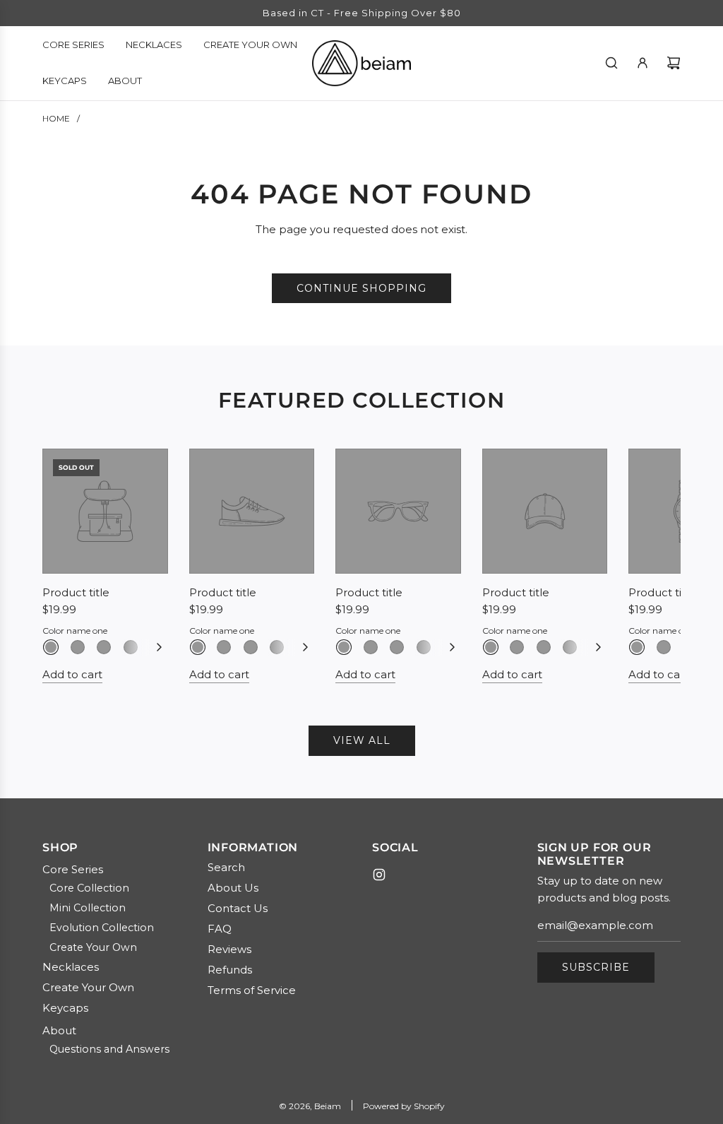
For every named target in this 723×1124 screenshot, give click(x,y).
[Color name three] (104, 647)
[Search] (611, 62)
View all (361, 740)
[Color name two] (78, 647)
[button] (68, 565)
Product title (75, 592)
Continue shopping (361, 288)
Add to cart (72, 674)
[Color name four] (131, 647)
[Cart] (673, 62)
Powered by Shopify (404, 1106)
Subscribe (596, 967)
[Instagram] (379, 874)
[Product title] (105, 511)
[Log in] (642, 62)
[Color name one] (51, 647)
